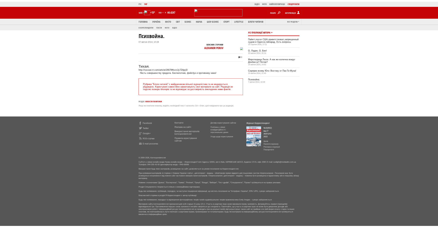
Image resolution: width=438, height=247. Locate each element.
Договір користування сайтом (223, 123)
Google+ (147, 133)
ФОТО (264, 4)
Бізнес (188, 21)
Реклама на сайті (183, 127)
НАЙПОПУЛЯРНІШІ (277, 4)
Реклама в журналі (271, 147)
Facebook (147, 123)
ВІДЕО (257, 4)
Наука (199, 21)
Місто (168, 21)
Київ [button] (141, 12)
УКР (145, 4)
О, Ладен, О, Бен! (257, 50)
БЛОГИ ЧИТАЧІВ (255, 21)
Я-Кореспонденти (146, 27)
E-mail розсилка (150, 144)
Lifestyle (238, 21)
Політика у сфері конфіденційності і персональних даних (219, 129)
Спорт (226, 21)
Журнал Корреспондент (258, 123)
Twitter (146, 128)
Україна (156, 21)
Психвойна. (254, 79)
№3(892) (267, 128)
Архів (265, 141)
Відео (174, 27)
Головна (143, 21)
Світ (178, 21)
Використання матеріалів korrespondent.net (187, 132)
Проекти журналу (271, 144)
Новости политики (153, 101)
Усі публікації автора (259, 32)
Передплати (268, 150)
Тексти (159, 27)
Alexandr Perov (213, 48)
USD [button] (160, 12)
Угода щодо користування (221, 137)
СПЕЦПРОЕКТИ (293, 4)
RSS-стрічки (148, 138)
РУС (140, 4)
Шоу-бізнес (213, 21)
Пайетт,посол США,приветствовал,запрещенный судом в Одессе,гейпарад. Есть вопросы (273, 40)
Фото (167, 27)
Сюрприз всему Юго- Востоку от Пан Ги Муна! (272, 70)
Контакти (179, 123)
